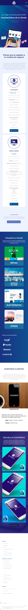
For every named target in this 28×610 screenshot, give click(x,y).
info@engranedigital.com (7, 593)
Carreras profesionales (8, 549)
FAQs (5, 580)
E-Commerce (7, 562)
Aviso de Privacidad (8, 554)
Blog (5, 547)
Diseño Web (6, 560)
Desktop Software (8, 568)
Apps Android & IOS (8, 566)
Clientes (5, 551)
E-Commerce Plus (7, 564)
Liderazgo (6, 545)
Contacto (6, 582)
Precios (5, 576)
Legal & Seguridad (8, 552)
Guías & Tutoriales (7, 575)
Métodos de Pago (7, 578)
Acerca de (6, 543)
